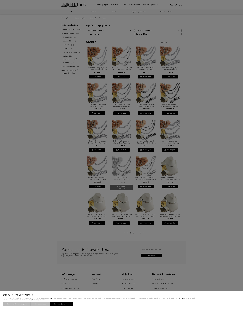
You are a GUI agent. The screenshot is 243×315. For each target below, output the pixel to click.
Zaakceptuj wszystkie (61, 304)
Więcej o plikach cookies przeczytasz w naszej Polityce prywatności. (24, 299)
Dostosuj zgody (40, 304)
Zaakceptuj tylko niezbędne (17, 304)
